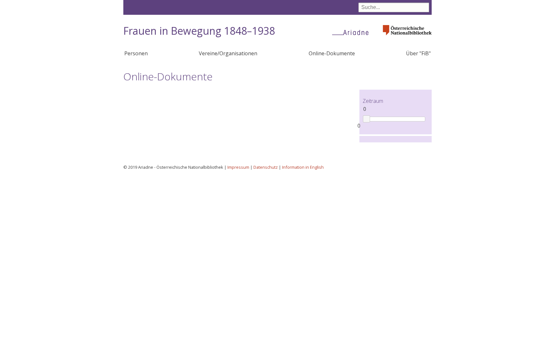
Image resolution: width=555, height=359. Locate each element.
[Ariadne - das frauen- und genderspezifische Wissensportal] (352, 32)
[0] (366, 118)
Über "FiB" (418, 53)
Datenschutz (265, 167)
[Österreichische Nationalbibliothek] (407, 37)
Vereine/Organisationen (228, 53)
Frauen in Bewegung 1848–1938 (199, 31)
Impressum (238, 167)
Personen (136, 53)
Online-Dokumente (332, 53)
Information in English (303, 167)
